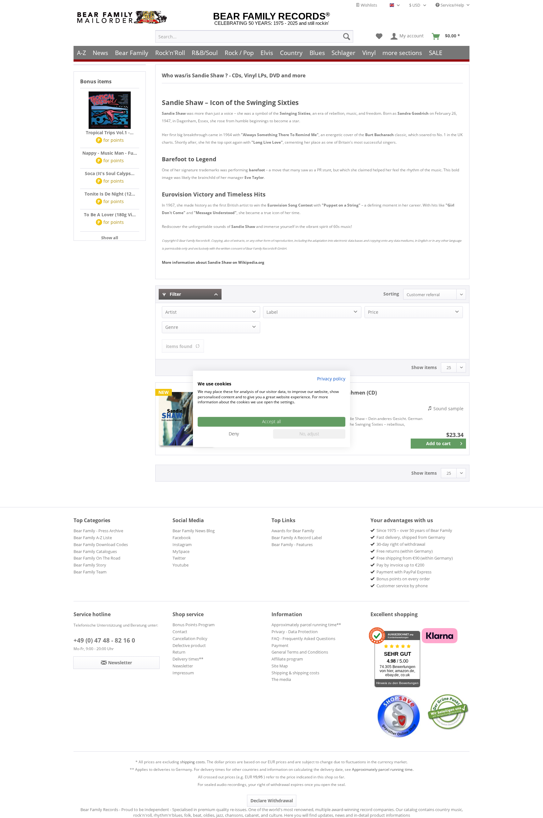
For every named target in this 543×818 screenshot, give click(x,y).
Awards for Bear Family (293, 530)
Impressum (183, 673)
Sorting (391, 294)
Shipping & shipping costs (295, 673)
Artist (171, 312)
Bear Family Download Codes (101, 544)
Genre (171, 327)
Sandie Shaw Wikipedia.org (213, 262)
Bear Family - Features (292, 544)
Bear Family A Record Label (297, 537)
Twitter (179, 558)
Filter (174, 294)
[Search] (346, 36)
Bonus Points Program (194, 624)
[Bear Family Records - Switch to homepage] (123, 17)
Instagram (182, 544)
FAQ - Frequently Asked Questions (303, 638)
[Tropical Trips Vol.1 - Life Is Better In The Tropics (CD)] (109, 110)
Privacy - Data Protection (295, 631)
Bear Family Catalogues (95, 551)
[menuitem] (254, 36)
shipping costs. (193, 762)
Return (179, 652)
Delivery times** (188, 659)
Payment (280, 645)
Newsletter (183, 666)
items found (179, 346)
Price (373, 312)
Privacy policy (331, 379)
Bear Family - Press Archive (98, 530)
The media (281, 679)
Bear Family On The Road (97, 558)
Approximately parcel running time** (306, 624)
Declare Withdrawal (271, 801)
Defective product (189, 645)
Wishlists (368, 5)
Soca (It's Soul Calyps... (109, 173)
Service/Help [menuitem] (452, 5)
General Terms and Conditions (300, 652)
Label (272, 312)
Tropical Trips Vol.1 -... (110, 132)
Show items (424, 367)
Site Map (280, 666)
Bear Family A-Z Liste (93, 537)
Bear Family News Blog (194, 530)
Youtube (181, 565)
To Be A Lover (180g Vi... (110, 215)
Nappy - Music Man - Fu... (109, 153)
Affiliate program (287, 659)
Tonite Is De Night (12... (110, 194)
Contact (180, 631)
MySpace (181, 551)
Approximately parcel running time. (383, 769)
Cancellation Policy (190, 638)
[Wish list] (379, 36)
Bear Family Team (90, 572)
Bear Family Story (90, 565)
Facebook (182, 537)
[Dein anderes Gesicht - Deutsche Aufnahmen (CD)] (185, 419)
